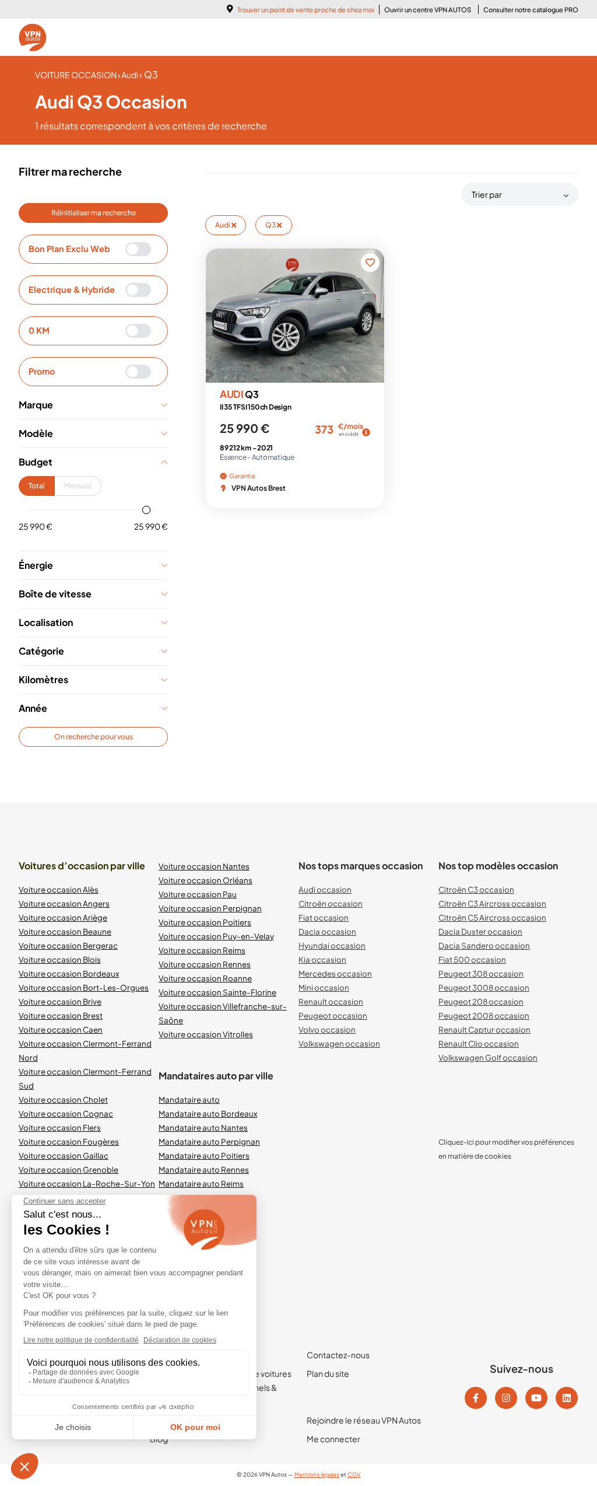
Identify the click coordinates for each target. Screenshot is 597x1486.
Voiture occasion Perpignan (210, 908)
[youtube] (536, 1398)
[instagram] (506, 1398)
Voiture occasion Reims (202, 950)
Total (37, 485)
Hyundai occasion (332, 945)
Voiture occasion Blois (60, 959)
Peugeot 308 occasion (481, 973)
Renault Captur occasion (484, 1029)
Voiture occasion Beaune (65, 931)
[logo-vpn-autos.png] (33, 37)
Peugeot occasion (332, 1015)
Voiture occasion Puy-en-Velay (216, 936)
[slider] (146, 510)
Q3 (271, 225)
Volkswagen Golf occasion (488, 1057)
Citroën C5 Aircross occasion (492, 917)
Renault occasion (330, 1001)
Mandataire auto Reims (201, 1183)
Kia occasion (322, 959)
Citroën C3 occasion (476, 889)
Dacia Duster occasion (480, 931)
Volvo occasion (327, 1029)
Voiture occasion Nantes (204, 866)
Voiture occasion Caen (61, 1029)
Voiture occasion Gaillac (63, 1155)
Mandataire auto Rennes (204, 1169)
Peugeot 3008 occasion (483, 987)
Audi (223, 225)
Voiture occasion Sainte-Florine (217, 992)
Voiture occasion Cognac (66, 1113)
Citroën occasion (330, 903)
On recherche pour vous (93, 736)
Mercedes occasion (335, 973)
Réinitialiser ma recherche (93, 212)
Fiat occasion (323, 917)
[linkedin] (566, 1398)
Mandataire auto (189, 1099)
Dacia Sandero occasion (484, 945)
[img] (366, 432)
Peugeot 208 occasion (481, 1001)
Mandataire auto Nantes (203, 1127)
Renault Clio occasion (478, 1043)
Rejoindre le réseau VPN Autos (364, 1420)
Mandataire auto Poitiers (204, 1155)
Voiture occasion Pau (198, 894)
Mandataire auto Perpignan (209, 1141)
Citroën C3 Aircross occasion (492, 903)
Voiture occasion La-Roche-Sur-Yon (87, 1183)
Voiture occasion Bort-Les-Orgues (84, 987)
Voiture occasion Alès (59, 889)
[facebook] (475, 1398)
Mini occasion (323, 987)
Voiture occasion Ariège (63, 917)
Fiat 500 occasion (472, 959)
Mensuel (78, 485)
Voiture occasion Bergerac (68, 945)
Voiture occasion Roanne (205, 978)
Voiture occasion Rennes (205, 964)
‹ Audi (128, 74)
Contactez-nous (338, 1354)
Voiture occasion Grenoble (68, 1169)
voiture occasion (76, 74)
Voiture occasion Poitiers (205, 922)
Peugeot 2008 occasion (483, 1015)
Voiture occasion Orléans (205, 880)
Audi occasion (325, 889)
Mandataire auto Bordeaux (208, 1113)
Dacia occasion (327, 931)
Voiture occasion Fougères (69, 1141)
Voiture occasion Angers (64, 903)
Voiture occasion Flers (60, 1127)
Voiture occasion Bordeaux (69, 973)
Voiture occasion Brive (60, 1001)
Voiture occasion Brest (61, 1015)
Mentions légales (316, 1474)
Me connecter (333, 1438)
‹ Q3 (148, 74)
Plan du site (328, 1373)
